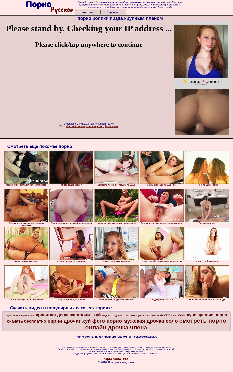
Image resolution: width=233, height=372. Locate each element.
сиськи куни (174, 315)
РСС (126, 359)
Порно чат (113, 12)
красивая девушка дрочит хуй (68, 314)
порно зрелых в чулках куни (20, 315)
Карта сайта (112, 359)
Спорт (100, 126)
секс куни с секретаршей (146, 315)
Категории (87, 12)
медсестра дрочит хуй (115, 315)
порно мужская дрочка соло (142, 321)
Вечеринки (111, 126)
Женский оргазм (75, 126)
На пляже (91, 126)
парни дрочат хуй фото (76, 321)
